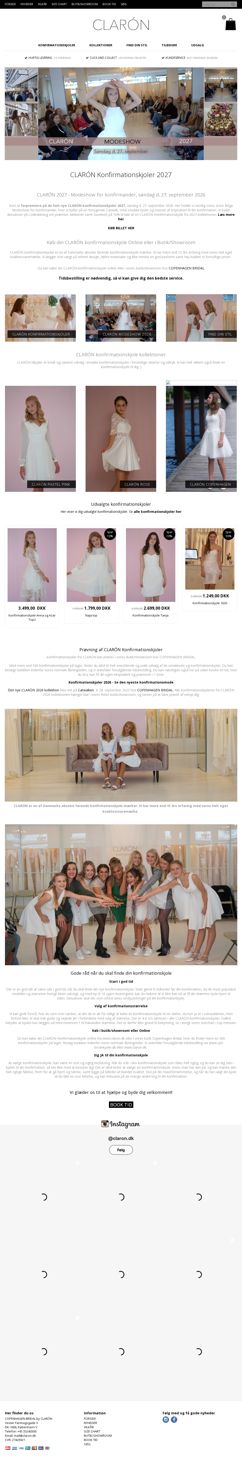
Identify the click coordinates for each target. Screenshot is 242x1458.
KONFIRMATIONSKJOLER (56, 45)
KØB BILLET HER (121, 228)
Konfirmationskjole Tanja (151, 615)
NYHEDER (27, 4)
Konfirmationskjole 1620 (210, 603)
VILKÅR (42, 4)
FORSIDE (10, 4)
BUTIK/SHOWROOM (85, 4)
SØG (124, 4)
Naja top (91, 615)
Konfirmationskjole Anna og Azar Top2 (32, 617)
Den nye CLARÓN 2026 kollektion (33, 690)
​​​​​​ (121, 1105)
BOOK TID (109, 4)
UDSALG (197, 45)
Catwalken (86, 690)
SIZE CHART (59, 4)
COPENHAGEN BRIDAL (186, 268)
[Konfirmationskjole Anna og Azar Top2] (32, 601)
